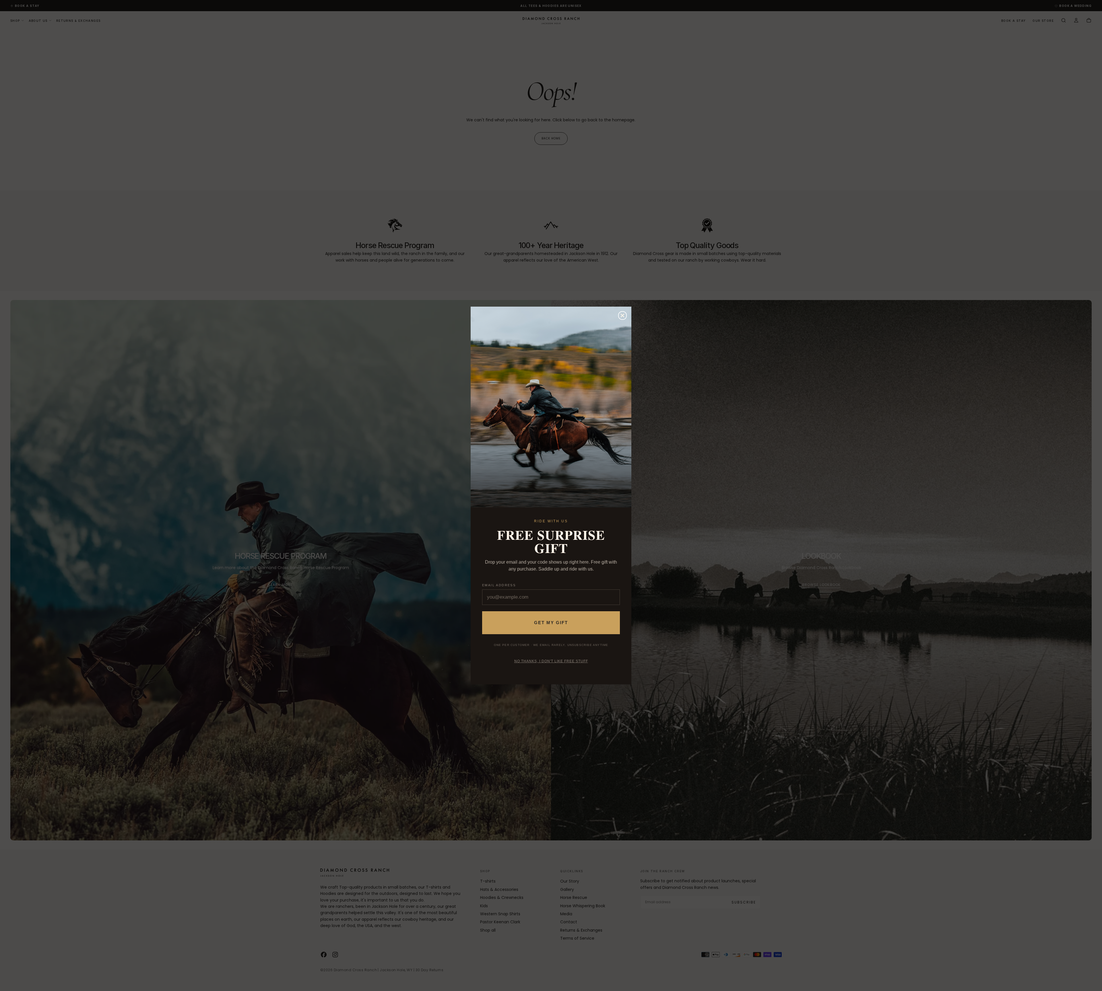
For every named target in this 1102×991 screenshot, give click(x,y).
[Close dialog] (622, 315)
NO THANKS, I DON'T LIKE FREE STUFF (551, 661)
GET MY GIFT (551, 622)
